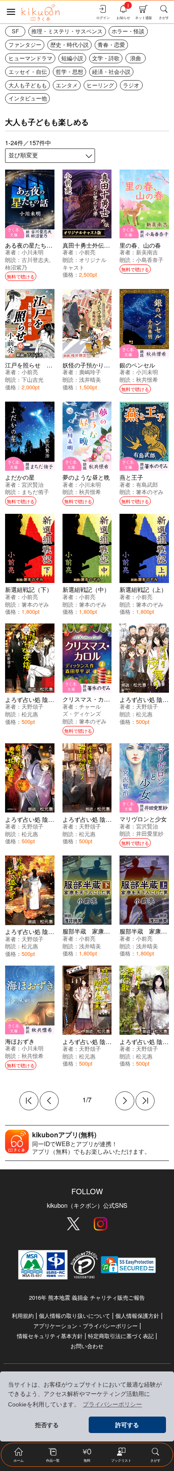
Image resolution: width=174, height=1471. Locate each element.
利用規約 (23, 1316)
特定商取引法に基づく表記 (121, 1336)
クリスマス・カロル (89, 698)
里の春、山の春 (140, 244)
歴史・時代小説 (69, 44)
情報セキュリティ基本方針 (50, 1336)
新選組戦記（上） (143, 589)
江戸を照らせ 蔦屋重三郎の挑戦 (49, 364)
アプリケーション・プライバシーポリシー (85, 1326)
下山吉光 (33, 379)
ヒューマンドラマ (30, 58)
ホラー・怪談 (127, 31)
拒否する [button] (47, 1425)
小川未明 (33, 252)
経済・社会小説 (111, 71)
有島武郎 (147, 484)
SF (15, 31)
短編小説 (72, 58)
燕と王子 (131, 476)
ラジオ (131, 85)
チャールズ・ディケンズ (82, 710)
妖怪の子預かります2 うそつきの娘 (111, 364)
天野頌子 (33, 706)
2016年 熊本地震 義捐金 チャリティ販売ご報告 (87, 1297)
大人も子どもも (27, 85)
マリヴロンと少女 (143, 818)
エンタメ (67, 85)
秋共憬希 (147, 379)
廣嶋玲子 (90, 372)
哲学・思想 (69, 71)
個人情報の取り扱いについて (74, 1316)
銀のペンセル (137, 364)
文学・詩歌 (106, 58)
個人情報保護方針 (137, 1316)
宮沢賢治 (33, 484)
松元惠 (30, 714)
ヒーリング (100, 85)
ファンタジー (24, 44)
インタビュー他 (27, 98)
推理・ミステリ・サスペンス (67, 31)
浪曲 (135, 58)
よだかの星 (20, 476)
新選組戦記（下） (28, 589)
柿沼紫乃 (16, 267)
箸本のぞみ (149, 492)
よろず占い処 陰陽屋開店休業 (102, 1041)
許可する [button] (127, 1425)
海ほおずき (20, 1040)
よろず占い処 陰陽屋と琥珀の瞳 (47, 819)
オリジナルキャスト (84, 263)
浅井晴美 (90, 379)
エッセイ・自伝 (27, 71)
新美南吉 (147, 252)
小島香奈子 (149, 260)
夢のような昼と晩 (86, 476)
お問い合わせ (87, 1346)
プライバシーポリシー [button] (112, 1404)
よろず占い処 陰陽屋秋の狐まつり (50, 931)
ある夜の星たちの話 (31, 244)
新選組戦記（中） (86, 589)
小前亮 (87, 252)
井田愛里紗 (149, 833)
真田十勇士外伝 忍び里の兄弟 (104, 244)
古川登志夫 (35, 260)
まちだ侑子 (35, 492)
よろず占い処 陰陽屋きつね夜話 (47, 699)
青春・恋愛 (111, 44)
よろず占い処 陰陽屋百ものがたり (108, 819)
